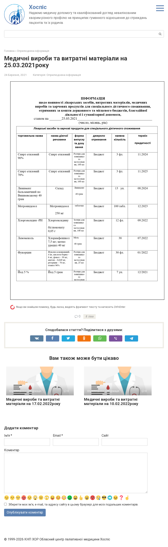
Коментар (11, 450)
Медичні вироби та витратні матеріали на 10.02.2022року (111, 401)
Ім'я (8, 435)
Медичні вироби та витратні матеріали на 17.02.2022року (33, 401)
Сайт (105, 435)
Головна (9, 50)
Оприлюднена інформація (33, 50)
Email (58, 435)
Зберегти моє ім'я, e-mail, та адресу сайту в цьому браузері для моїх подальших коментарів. (73, 504)
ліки (91, 316)
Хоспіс (38, 7)
